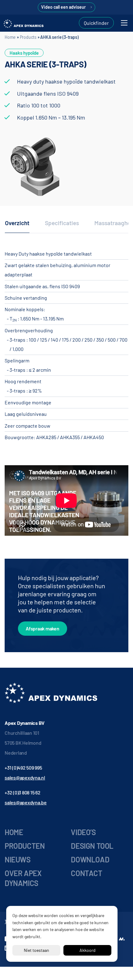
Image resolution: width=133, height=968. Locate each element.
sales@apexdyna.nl (25, 777)
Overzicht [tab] (17, 222)
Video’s (83, 832)
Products (28, 37)
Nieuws (18, 859)
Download (90, 859)
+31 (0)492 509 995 (23, 767)
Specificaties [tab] (62, 222)
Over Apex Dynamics (23, 878)
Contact (86, 873)
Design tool (92, 845)
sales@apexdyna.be (26, 802)
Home (10, 37)
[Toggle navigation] (124, 22)
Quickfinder (96, 23)
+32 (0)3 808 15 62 (23, 792)
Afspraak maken (42, 628)
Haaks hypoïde (24, 53)
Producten (25, 845)
